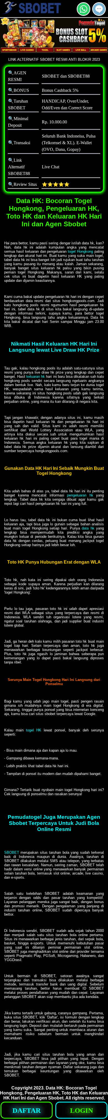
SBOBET (11, 852)
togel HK (33, 730)
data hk (88, 528)
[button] (99, 9)
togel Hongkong (80, 251)
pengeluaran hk (80, 495)
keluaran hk (36, 376)
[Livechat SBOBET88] (99, 13)
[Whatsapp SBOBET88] (83, 13)
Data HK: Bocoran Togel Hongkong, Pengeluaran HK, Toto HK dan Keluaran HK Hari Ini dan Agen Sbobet (54, 1093)
